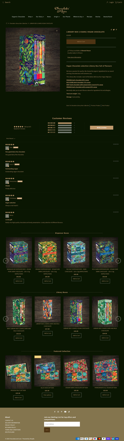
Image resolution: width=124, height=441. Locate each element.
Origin (56, 17)
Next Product (105, 106)
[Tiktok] (69, 412)
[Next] (118, 261)
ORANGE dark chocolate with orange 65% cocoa (81, 87)
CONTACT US (9, 420)
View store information (74, 57)
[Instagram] (58, 412)
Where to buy (78, 17)
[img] (9, 145)
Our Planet (66, 17)
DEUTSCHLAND (9, 432)
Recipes (89, 17)
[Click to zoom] (57, 31)
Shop (30, 17)
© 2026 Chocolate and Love (13, 439)
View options (47, 395)
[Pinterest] (61, 412)
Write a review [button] (101, 128)
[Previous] (6, 261)
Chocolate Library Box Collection (18, 23)
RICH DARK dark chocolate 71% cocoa (78, 82)
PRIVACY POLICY (10, 425)
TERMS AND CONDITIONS (13, 430)
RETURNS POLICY (10, 427)
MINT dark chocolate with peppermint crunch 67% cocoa (84, 85)
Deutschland (107, 17)
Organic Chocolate (18, 17)
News (49, 17)
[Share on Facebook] (111, 30)
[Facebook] (54, 412)
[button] (52, 123)
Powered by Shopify (28, 439)
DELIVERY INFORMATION (12, 423)
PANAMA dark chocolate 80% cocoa (77, 80)
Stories (97, 17)
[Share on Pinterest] (116, 30)
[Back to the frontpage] (7, 23)
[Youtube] (65, 412)
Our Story (39, 17)
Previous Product (95, 106)
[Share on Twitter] (114, 30)
